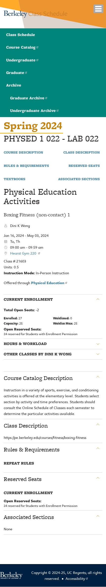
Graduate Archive (27, 98)
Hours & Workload (25, 343)
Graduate (15, 72)
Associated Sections (79, 179)
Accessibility (75, 578)
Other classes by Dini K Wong (37, 354)
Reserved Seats (84, 166)
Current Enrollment (28, 299)
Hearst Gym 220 (23, 253)
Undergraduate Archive (33, 110)
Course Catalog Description (38, 378)
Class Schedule (20, 34)
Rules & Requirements (26, 166)
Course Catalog (20, 47)
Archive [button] (13, 85)
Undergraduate (20, 60)
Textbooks (14, 179)
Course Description (23, 152)
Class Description (81, 152)
